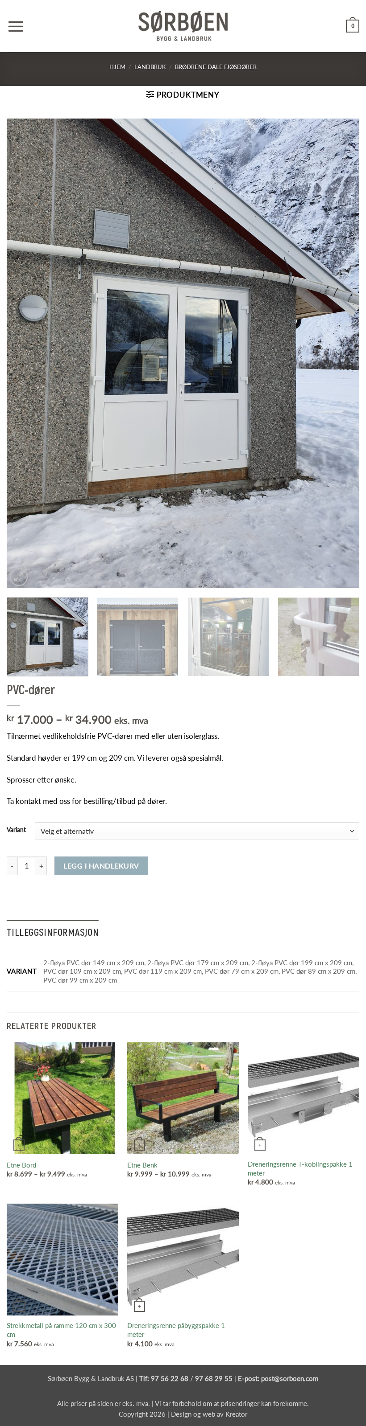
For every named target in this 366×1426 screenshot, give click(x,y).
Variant (16, 830)
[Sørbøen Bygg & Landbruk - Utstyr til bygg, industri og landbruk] (183, 26)
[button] (16, 26)
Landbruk (150, 66)
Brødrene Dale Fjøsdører (216, 66)
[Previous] (25, 354)
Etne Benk (142, 1165)
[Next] (341, 354)
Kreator (236, 1414)
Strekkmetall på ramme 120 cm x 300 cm (61, 1329)
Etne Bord (21, 1165)
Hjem (117, 66)
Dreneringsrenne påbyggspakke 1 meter (176, 1329)
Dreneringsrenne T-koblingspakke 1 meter (300, 1168)
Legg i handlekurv (101, 865)
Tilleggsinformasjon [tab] (53, 932)
